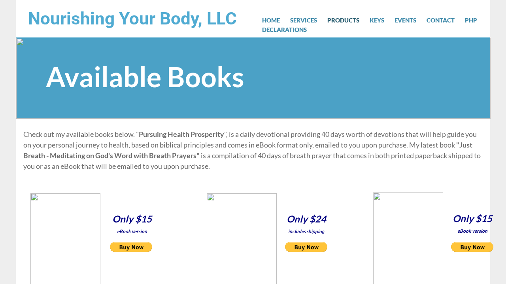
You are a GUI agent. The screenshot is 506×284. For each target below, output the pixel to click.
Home (271, 20)
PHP (471, 20)
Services (303, 20)
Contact (441, 20)
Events (405, 20)
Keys (377, 20)
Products (343, 20)
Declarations (284, 29)
